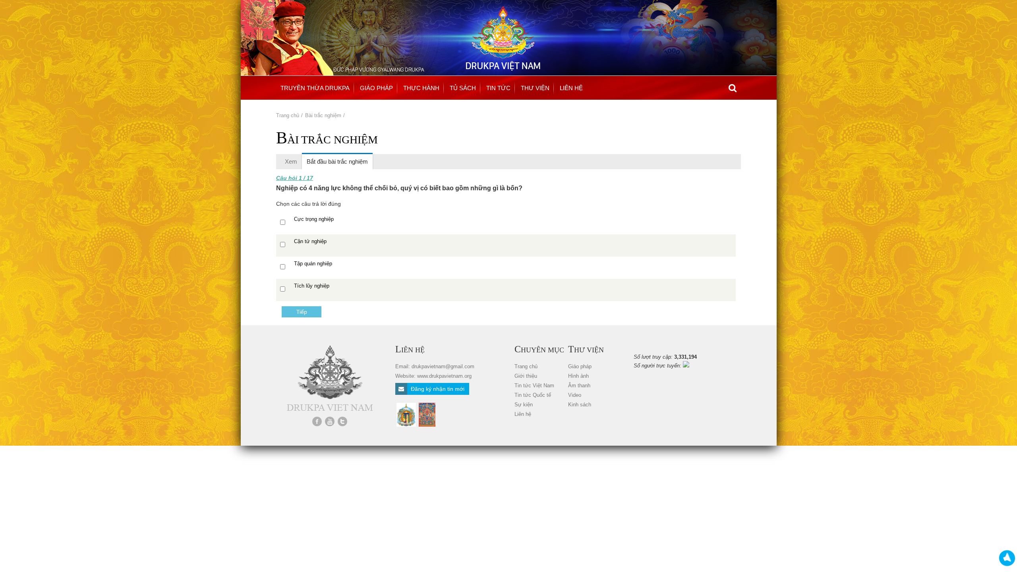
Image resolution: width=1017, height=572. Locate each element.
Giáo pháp (376, 88)
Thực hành (421, 88)
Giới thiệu (525, 376)
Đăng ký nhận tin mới (436, 389)
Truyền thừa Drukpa (315, 88)
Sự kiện (523, 405)
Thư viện (535, 88)
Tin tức (498, 88)
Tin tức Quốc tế (532, 395)
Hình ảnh (578, 376)
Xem (291, 161)
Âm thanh (579, 385)
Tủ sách (463, 88)
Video (574, 395)
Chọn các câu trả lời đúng (308, 204)
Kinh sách (579, 405)
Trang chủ (287, 115)
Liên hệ (571, 88)
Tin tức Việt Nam (534, 385)
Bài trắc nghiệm (323, 115)
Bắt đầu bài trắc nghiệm (340, 161)
